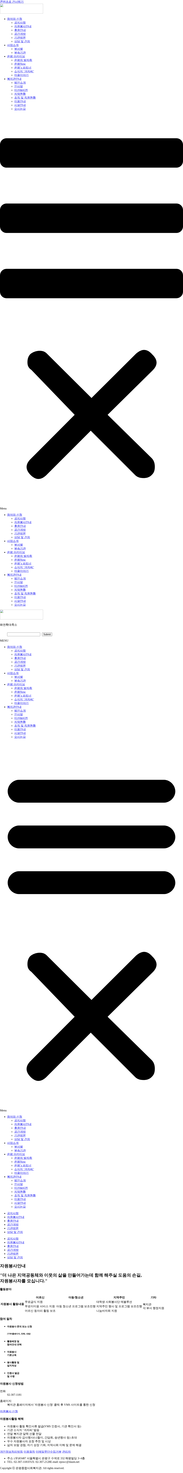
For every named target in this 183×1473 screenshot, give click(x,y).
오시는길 (20, 108)
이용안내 (20, 101)
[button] (91, 312)
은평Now (20, 63)
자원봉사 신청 (9, 1411)
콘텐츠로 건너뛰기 (12, 1)
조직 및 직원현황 (25, 97)
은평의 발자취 (23, 60)
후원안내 (20, 30)
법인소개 (20, 82)
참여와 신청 (14, 18)
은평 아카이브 (16, 56)
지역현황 (20, 93)
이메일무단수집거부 (48, 1451)
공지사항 (20, 22)
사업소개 (13, 45)
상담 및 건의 (22, 41)
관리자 (66, 1451)
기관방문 (20, 37)
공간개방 (20, 33)
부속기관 (20, 52)
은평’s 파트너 (22, 67)
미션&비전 (21, 90)
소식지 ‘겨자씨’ (24, 71)
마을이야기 (21, 75)
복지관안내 (14, 78)
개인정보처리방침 (11, 1451)
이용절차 (29, 1451)
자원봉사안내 (22, 26)
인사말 (18, 86)
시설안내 (20, 105)
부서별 (18, 48)
